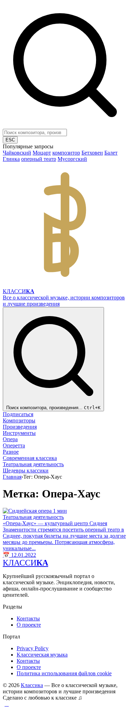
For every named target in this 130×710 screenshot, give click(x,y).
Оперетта (14, 445)
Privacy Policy (33, 648)
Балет (111, 153)
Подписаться (18, 414)
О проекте (29, 625)
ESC (10, 139)
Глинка (11, 159)
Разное (11, 452)
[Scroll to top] (6, 704)
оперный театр (38, 159)
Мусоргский (72, 159)
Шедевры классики (26, 470)
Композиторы (19, 420)
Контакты (28, 618)
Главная (12, 477)
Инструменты (19, 433)
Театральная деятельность (33, 464)
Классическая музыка (42, 655)
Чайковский (17, 153)
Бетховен (92, 153)
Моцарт (42, 153)
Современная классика (30, 458)
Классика (32, 685)
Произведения (20, 427)
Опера (10, 439)
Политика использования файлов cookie (64, 673)
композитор (66, 153)
